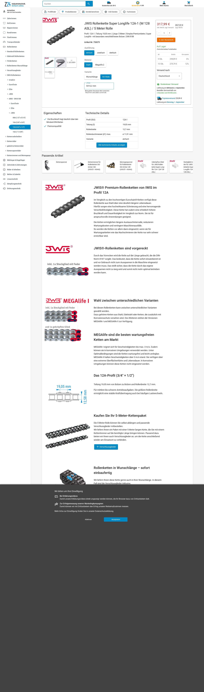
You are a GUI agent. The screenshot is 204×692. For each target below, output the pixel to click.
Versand (171, 27)
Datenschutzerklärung (104, 511)
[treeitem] (17, 23)
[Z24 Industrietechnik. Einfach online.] (15, 4)
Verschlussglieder (107, 447)
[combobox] (99, 86)
